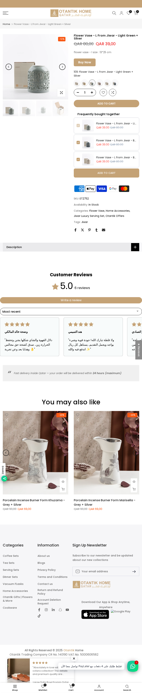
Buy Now (84, 62)
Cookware (10, 608)
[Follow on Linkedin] (53, 610)
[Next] (62, 67)
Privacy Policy (47, 570)
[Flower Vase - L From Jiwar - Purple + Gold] (100, 83)
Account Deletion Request (49, 601)
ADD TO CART (106, 173)
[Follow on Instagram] (46, 610)
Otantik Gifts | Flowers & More (18, 599)
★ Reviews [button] (139, 349)
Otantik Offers (115, 216)
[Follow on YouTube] (67, 610)
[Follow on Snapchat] (60, 610)
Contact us (45, 584)
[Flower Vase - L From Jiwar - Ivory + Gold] (84, 83)
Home (6, 24)
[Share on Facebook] (75, 230)
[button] (74, 658)
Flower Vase (96, 211)
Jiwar (84, 222)
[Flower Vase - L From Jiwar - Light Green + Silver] (92, 83)
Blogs (41, 563)
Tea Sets (8, 563)
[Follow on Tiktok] (39, 616)
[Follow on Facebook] (39, 610)
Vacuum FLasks (13, 584)
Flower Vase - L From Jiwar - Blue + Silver (116, 140)
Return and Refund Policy (50, 592)
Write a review (71, 300)
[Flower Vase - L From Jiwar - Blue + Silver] (115, 83)
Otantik (68, 650)
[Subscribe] (132, 571)
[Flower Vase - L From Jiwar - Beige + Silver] (77, 83)
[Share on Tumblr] (96, 230)
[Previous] (9, 67)
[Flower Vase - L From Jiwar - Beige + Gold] (107, 83)
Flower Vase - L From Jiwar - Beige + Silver (116, 157)
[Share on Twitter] (82, 230)
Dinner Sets (10, 577)
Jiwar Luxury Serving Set (89, 216)
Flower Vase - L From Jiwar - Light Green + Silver (116, 123)
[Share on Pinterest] (89, 230)
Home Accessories (118, 211)
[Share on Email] (103, 230)
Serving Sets (11, 570)
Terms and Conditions (52, 577)
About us (44, 556)
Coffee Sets (11, 556)
